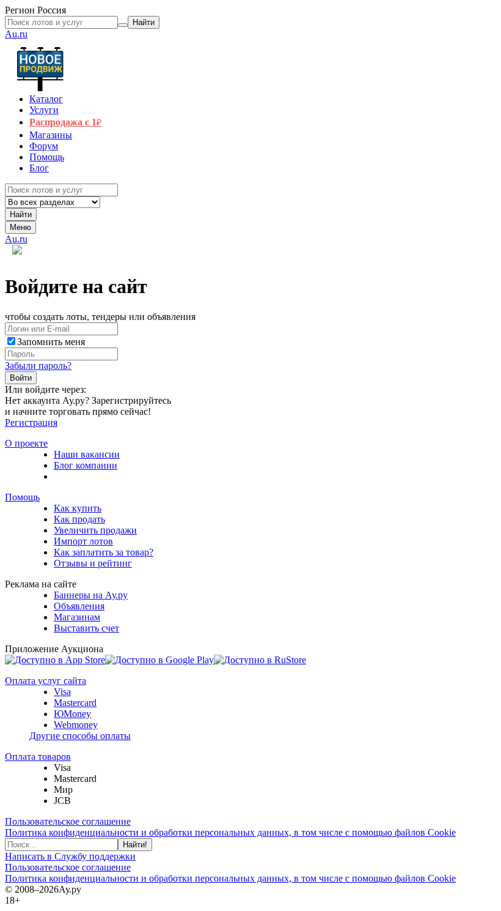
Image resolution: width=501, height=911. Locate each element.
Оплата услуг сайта (45, 680)
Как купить (77, 508)
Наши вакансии (87, 454)
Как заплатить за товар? (103, 552)
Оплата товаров (38, 756)
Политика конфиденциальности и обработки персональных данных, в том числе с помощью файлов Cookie (230, 832)
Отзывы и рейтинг (93, 563)
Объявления (79, 606)
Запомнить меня (51, 342)
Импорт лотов (83, 541)
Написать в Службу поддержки (70, 856)
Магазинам (77, 617)
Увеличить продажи (95, 530)
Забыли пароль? (38, 365)
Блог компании (85, 465)
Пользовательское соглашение (68, 821)
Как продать (79, 519)
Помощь (22, 497)
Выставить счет (86, 628)
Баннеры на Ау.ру (91, 595)
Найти (21, 214)
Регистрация (31, 422)
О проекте (26, 443)
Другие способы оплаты (80, 736)
